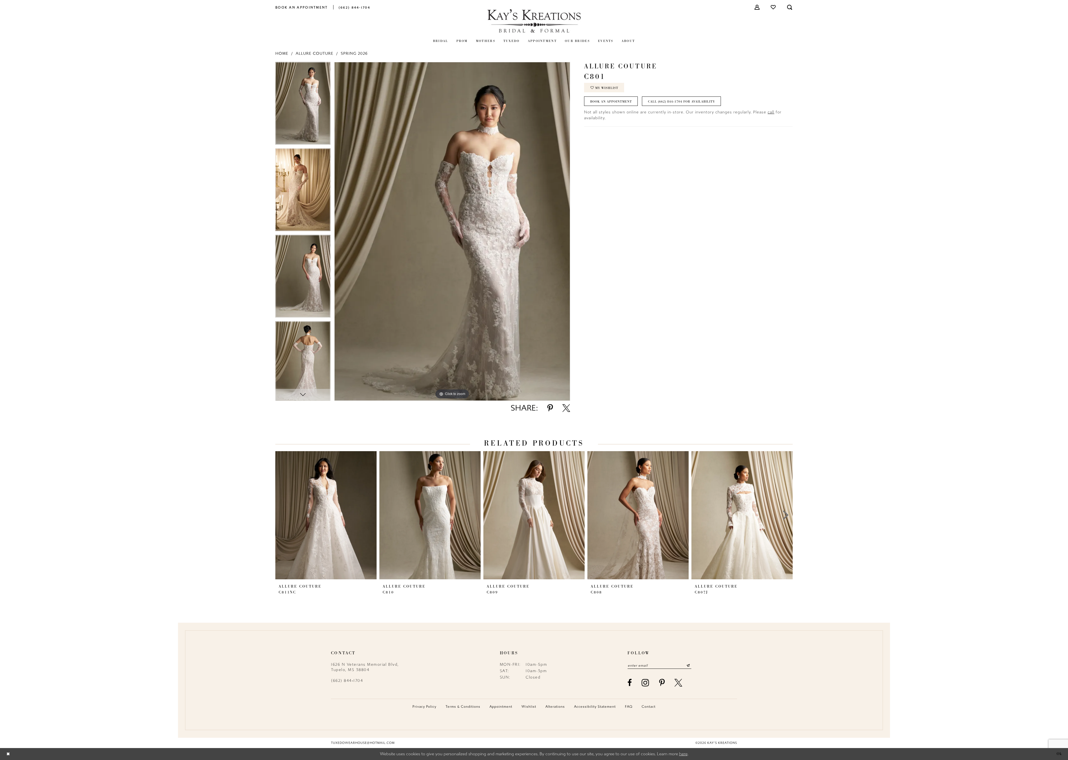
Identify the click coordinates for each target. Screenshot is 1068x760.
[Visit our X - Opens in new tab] (678, 683)
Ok (1059, 753)
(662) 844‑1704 (347, 680)
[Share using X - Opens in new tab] (566, 408)
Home (281, 53)
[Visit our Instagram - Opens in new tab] (646, 682)
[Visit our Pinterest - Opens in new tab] (662, 683)
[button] (757, 7)
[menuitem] (301, 7)
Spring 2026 (354, 53)
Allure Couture (314, 53)
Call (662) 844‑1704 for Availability (681, 101)
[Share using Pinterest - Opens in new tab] (550, 408)
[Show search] (790, 7)
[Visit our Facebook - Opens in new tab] (629, 683)
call (771, 112)
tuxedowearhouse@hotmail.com (363, 743)
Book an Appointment (611, 101)
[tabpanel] (302, 105)
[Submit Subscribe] (688, 665)
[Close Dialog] (8, 754)
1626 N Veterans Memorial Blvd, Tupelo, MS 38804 (365, 667)
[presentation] (326, 515)
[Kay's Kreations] (534, 21)
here (683, 753)
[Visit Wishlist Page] (773, 7)
